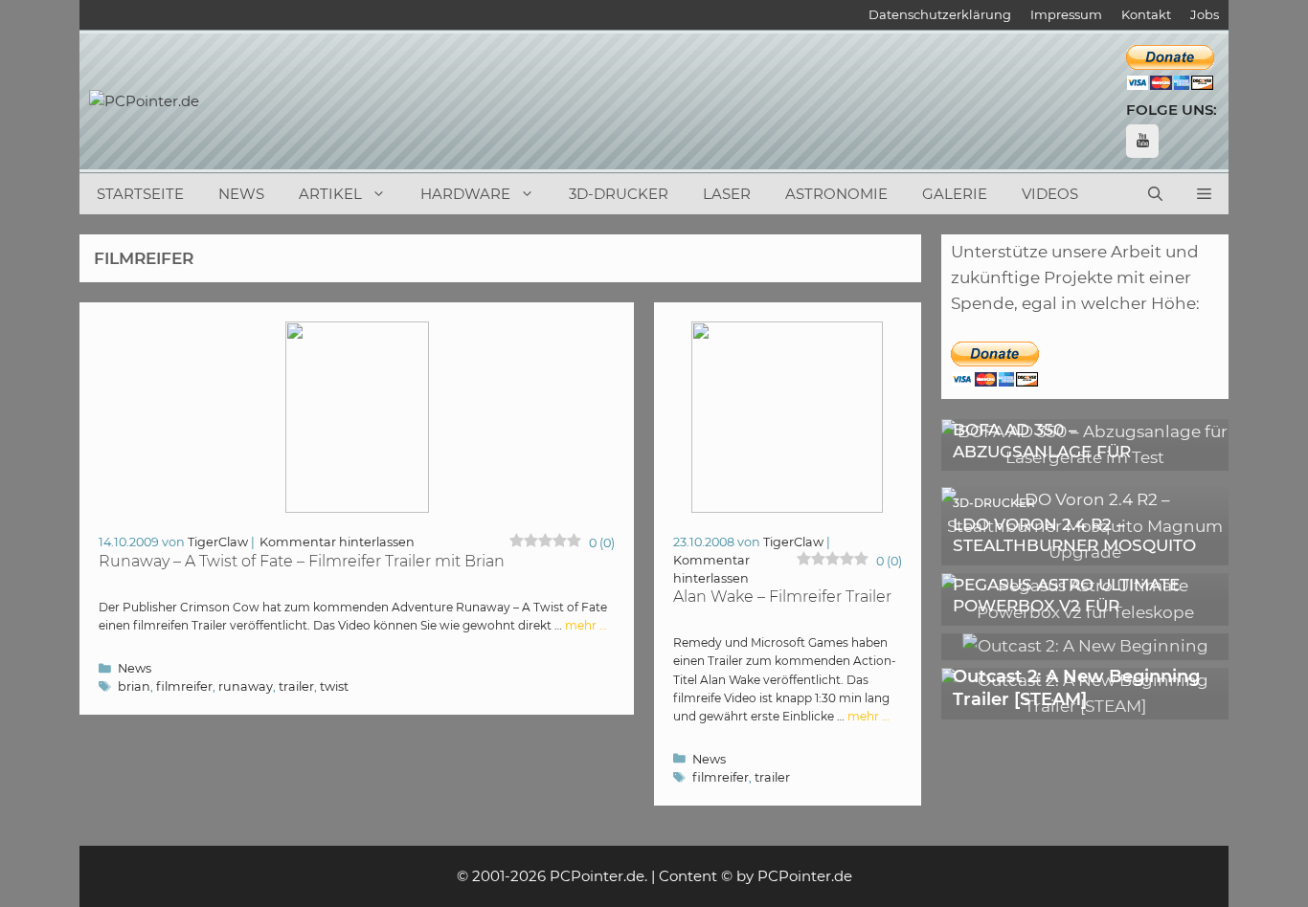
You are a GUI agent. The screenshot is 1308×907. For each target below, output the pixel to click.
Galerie (954, 194)
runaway (245, 686)
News (241, 194)
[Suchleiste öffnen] (1155, 194)
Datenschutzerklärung (939, 14)
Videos (1050, 194)
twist (334, 686)
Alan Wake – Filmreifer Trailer (782, 596)
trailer (296, 686)
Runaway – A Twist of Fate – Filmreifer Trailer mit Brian (302, 561)
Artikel (330, 194)
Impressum (1066, 14)
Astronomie (836, 194)
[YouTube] (1142, 141)
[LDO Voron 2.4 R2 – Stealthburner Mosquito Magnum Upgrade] (1085, 552)
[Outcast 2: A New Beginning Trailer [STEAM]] (1085, 706)
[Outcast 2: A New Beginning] (1085, 645)
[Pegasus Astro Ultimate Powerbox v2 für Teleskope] (1085, 612)
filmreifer (184, 686)
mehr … (586, 625)
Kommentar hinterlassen (337, 542)
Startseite (140, 194)
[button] (1204, 194)
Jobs (1204, 14)
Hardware (465, 194)
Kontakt (1146, 14)
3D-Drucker (618, 194)
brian (134, 686)
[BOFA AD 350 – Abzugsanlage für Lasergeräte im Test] (1085, 457)
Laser (727, 194)
